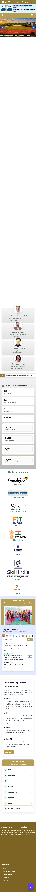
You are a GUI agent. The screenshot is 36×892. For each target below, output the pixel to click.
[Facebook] (3, 2)
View (30, 646)
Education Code (7, 883)
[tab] (3, 635)
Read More (8, 752)
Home (4, 868)
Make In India (18, 540)
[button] (3, 15)
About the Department (9, 871)
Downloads (5, 880)
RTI (4, 887)
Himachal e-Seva (18, 498)
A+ (28, 2)
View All (30, 639)
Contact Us (6, 877)
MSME (18, 554)
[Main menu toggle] (32, 15)
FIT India (18, 526)
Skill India (18, 579)
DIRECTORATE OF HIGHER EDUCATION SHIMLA (22, 7)
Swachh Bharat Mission (18, 512)
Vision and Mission (7, 874)
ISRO (18, 593)
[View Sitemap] (18, 2)
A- (22, 2)
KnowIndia (18, 485)
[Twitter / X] (6, 2)
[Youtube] (9, 2)
